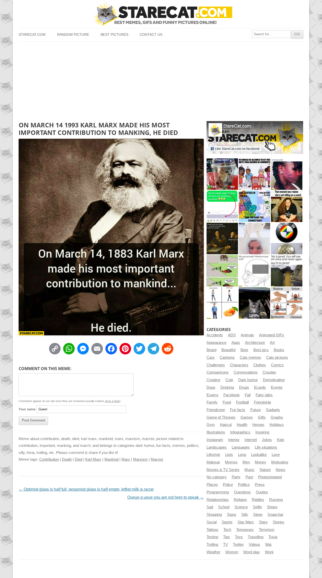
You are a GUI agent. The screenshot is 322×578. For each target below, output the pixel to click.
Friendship (262, 402)
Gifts (262, 417)
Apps (235, 343)
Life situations (266, 447)
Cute (229, 380)
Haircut (226, 425)
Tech (227, 530)
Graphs (277, 417)
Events (277, 387)
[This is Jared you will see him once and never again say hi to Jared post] (286, 270)
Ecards (260, 387)
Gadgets (273, 410)
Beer (244, 350)
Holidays (276, 425)
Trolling (212, 545)
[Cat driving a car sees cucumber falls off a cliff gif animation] (254, 303)
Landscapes (217, 447)
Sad (210, 507)
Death (67, 459)
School (223, 507)
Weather (213, 552)
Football (242, 402)
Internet (251, 440)
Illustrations (216, 432)
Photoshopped (270, 477)
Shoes (272, 507)
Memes (231, 462)
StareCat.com (32, 35)
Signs (231, 515)
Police (228, 485)
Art (272, 343)
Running (276, 500)
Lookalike (259, 455)
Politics (244, 485)
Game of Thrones (221, 417)
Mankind (111, 459)
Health (242, 425)
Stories (278, 522)
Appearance (216, 343)
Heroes (258, 425)
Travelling (255, 537)
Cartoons (227, 357)
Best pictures (114, 35)
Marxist (157, 459)
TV (225, 545)
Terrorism (266, 530)
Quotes (262, 492)
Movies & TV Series (223, 470)
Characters (239, 365)
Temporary (245, 530)
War (268, 545)
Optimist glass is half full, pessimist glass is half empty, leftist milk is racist (86, 489)
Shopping (214, 515)
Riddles (258, 500)
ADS (232, 335)
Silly (244, 515)
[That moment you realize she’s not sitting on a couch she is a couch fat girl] (286, 206)
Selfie (257, 507)
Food (227, 402)
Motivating (279, 462)
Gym (211, 425)
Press (260, 485)
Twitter (238, 545)
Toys (239, 537)
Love (276, 455)
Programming (218, 492)
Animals (247, 335)
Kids (280, 440)
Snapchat (275, 515)
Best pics (261, 350)
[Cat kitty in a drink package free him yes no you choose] (222, 174)
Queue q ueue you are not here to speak (165, 497)
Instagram (215, 440)
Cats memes (250, 357)
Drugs (244, 387)
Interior (233, 440)
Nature (265, 470)
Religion (240, 500)
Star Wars (245, 522)
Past (249, 477)
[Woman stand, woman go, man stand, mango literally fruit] (222, 303)
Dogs (211, 387)
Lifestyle (213, 455)
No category (217, 477)
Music (250, 470)
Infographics (240, 432)
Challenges (216, 365)
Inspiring (262, 432)
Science (241, 507)
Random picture (73, 35)
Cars (211, 357)
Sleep (257, 515)
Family (212, 402)
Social (212, 522)
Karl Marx (93, 459)
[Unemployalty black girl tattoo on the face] (286, 174)
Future (255, 410)
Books (279, 350)
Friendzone (216, 410)
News (280, 470)
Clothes (259, 365)
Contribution (49, 459)
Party (236, 477)
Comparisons (218, 372)
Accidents (215, 335)
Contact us (151, 35)
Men (246, 462)
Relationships (218, 500)
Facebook (231, 395)
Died (78, 459)
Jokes (267, 440)
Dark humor (248, 380)
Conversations (246, 372)
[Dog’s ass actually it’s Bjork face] (254, 238)
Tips (226, 537)
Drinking (227, 387)
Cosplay (269, 372)
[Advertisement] (161, 79)
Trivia (272, 537)
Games (246, 417)
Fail (248, 395)
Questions (242, 492)
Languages (241, 447)
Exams (212, 395)
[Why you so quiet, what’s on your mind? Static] (254, 270)
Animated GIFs (271, 335)
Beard (211, 350)
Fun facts (237, 410)
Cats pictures (277, 357)
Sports (227, 522)
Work (269, 552)
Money (260, 462)
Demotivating (274, 380)
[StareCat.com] (161, 14)
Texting (212, 537)
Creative (213, 380)
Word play (251, 552)
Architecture (255, 343)
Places (212, 485)
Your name (27, 409)
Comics (277, 365)
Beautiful (228, 350)
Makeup (213, 462)
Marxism (140, 459)
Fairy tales (264, 395)
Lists (229, 455)
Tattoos (212, 530)
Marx (126, 459)
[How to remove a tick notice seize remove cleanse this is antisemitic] (286, 303)
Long (242, 455)
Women (231, 552)
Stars (263, 522)
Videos (254, 545)
